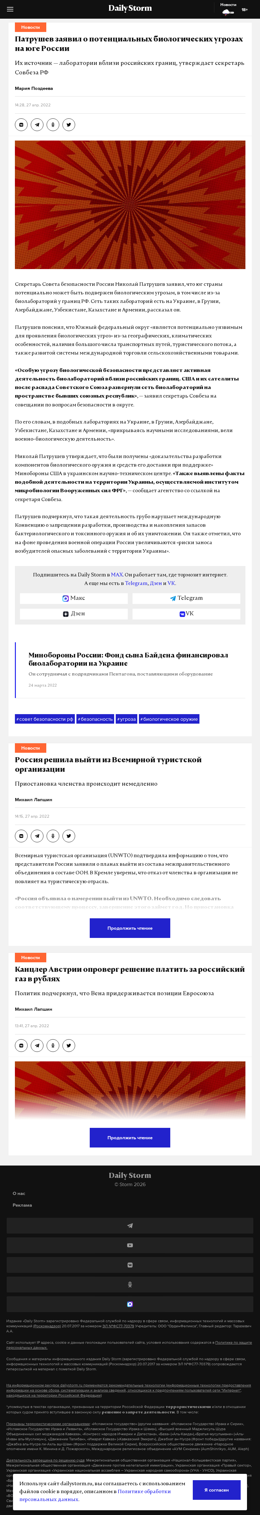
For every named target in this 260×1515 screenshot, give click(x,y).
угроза (126, 719)
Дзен (156, 583)
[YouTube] (130, 1245)
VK (171, 583)
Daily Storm (130, 9)
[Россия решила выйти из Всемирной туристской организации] (21, 836)
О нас (19, 1193)
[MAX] (130, 1304)
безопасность (95, 719)
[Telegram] (130, 1226)
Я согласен (217, 1490)
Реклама (22, 1205)
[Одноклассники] (130, 1284)
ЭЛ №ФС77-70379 (118, 1326)
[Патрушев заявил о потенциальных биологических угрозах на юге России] (21, 124)
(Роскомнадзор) (47, 1326)
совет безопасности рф (44, 719)
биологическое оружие (169, 719)
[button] (10, 11)
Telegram (136, 583)
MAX (117, 575)
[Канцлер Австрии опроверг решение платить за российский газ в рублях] (21, 1045)
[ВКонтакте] (130, 1265)
